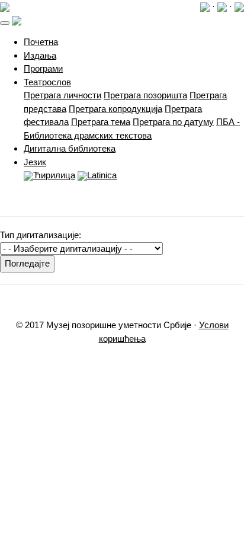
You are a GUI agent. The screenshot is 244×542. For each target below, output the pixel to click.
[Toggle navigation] (4, 23)
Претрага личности (62, 95)
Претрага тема (100, 122)
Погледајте (27, 263)
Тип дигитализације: (40, 235)
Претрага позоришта (145, 95)
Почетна (41, 42)
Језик (35, 162)
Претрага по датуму (173, 122)
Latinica (102, 175)
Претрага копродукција (115, 109)
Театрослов (47, 82)
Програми (43, 68)
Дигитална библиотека (69, 148)
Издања (40, 55)
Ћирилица (54, 175)
